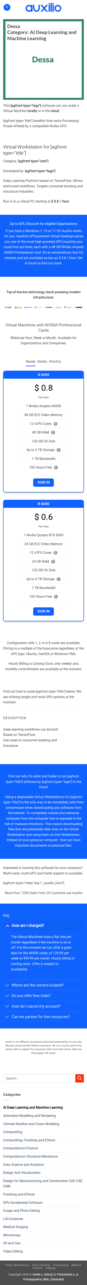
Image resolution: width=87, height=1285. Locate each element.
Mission (76, 1265)
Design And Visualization (22, 1173)
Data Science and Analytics (23, 1165)
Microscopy (11, 1235)
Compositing (12, 1132)
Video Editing (13, 1251)
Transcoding (61, 1265)
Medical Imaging (15, 1227)
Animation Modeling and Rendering (29, 1116)
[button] (7, 7)
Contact (37, 1268)
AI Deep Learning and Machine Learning (33, 1107)
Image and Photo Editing (21, 1211)
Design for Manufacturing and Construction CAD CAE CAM (42, 1183)
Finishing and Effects (19, 1194)
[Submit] (79, 1078)
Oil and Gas (11, 1243)
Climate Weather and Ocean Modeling (31, 1124)
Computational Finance (20, 1148)
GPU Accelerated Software (22, 1203)
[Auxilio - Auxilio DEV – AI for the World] (43, 7)
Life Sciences (13, 1219)
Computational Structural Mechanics (30, 1156)
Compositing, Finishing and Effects (29, 1140)
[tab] (30, 361)
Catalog (50, 1268)
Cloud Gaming (41, 1265)
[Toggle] (7, 925)
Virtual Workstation (17, 1265)
